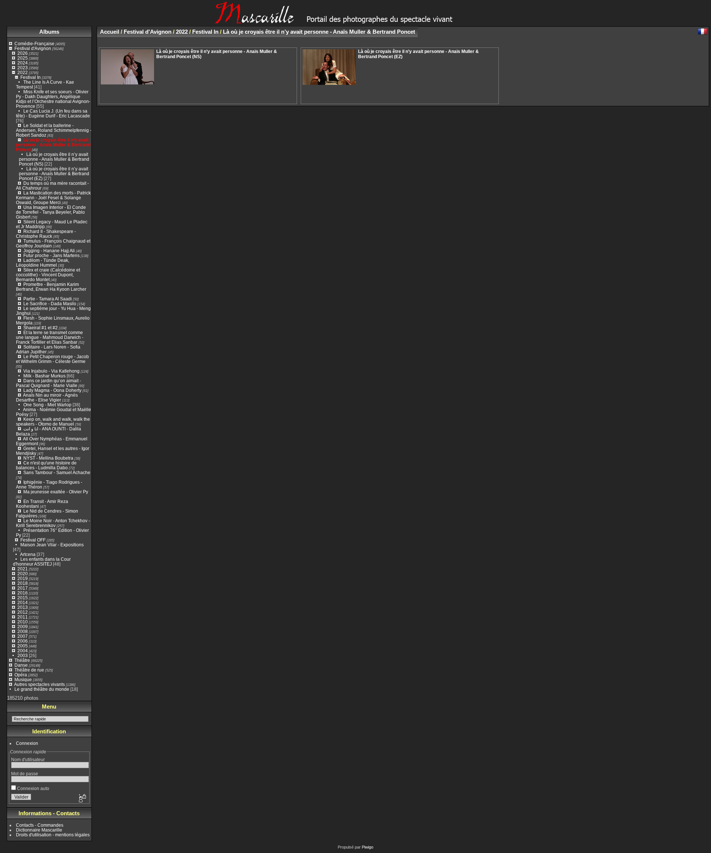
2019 (22, 578)
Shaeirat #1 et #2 (40, 327)
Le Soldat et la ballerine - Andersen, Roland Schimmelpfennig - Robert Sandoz (53, 130)
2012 (22, 612)
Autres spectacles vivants (39, 684)
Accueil (109, 32)
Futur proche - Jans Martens (51, 255)
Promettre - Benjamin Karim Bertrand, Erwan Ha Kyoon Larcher (51, 286)
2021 (22, 568)
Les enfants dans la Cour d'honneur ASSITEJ (42, 561)
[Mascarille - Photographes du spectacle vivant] (355, 21)
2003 (22, 655)
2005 (22, 645)
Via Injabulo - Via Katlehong (51, 371)
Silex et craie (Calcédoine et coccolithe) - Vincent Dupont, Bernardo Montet (48, 274)
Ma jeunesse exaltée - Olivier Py (55, 491)
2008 (22, 631)
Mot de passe (24, 773)
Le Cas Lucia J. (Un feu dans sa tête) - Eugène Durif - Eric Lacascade (53, 113)
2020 (22, 573)
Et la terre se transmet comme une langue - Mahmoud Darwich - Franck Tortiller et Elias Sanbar (49, 337)
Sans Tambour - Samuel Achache (56, 472)
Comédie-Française (34, 43)
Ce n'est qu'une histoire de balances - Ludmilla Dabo (46, 465)
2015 (22, 597)
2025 (22, 58)
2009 (22, 626)
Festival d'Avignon (32, 48)
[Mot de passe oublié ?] (82, 798)
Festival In (30, 77)
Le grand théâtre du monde (41, 689)
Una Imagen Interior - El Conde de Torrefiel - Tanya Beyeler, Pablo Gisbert (51, 212)
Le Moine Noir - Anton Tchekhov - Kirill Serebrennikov (53, 523)
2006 (22, 641)
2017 (22, 588)
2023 (22, 67)
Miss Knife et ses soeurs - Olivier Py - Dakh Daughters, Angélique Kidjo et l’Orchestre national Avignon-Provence (53, 99)
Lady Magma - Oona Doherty (53, 390)
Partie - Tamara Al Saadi (47, 298)
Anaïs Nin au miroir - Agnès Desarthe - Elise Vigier (47, 397)
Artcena (28, 554)
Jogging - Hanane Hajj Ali (49, 250)
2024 (22, 62)
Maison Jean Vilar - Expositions (52, 544)
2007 (22, 636)
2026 (22, 53)
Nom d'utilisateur (28, 759)
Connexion (27, 743)
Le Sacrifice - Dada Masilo (50, 303)
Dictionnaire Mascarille (39, 829)
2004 (22, 650)
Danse (21, 665)
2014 (22, 602)
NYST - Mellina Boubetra (48, 458)
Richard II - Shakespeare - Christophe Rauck (46, 234)
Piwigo (367, 847)
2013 (22, 607)
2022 (22, 72)
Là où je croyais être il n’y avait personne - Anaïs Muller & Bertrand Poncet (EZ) (54, 173)
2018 (22, 583)
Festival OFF (33, 539)
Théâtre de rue (29, 669)
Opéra (20, 674)
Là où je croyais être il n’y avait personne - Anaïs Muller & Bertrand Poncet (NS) (54, 159)
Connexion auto (32, 788)
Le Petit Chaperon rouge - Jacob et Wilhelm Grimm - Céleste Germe (52, 359)
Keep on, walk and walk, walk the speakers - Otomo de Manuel (53, 421)
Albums (49, 32)
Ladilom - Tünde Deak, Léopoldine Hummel (42, 262)
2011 (22, 616)
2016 (22, 592)
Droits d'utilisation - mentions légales (53, 834)
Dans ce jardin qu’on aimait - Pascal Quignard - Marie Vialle (48, 383)
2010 (22, 621)
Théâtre (22, 660)
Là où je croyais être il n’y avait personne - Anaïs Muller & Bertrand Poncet (53, 144)
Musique (23, 679)
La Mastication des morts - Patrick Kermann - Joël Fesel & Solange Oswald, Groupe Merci (53, 197)
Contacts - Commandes (39, 825)
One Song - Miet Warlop (47, 404)
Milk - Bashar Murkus (44, 375)
